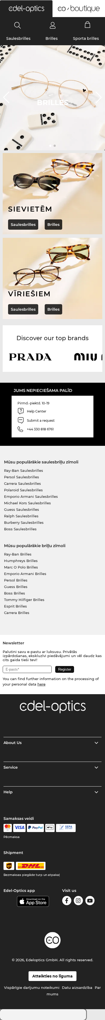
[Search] (17, 25)
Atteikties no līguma (52, 976)
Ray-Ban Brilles (18, 554)
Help (8, 792)
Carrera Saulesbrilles (22, 483)
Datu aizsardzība (77, 987)
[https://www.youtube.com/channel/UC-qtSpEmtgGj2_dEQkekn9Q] (89, 901)
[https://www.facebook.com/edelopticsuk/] (66, 901)
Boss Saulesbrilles (20, 529)
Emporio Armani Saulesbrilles (31, 496)
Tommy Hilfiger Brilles (24, 599)
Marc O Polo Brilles (21, 567)
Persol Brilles (15, 580)
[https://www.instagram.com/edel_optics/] (78, 901)
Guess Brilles (15, 586)
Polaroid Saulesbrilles (23, 490)
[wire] (66, 828)
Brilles (52, 38)
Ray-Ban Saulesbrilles (23, 470)
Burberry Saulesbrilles (24, 522)
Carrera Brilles (16, 612)
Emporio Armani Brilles (25, 573)
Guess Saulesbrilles (21, 509)
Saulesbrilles (18, 38)
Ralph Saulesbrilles (21, 516)
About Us (13, 742)
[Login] (52, 25)
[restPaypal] (35, 828)
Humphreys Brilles (21, 560)
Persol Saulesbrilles (21, 477)
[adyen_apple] (50, 828)
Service (11, 767)
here (41, 684)
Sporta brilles (86, 38)
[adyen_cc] (8, 828)
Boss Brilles (14, 593)
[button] (26, 8)
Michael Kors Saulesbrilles (27, 503)
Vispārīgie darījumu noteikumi (32, 987)
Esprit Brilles (15, 606)
